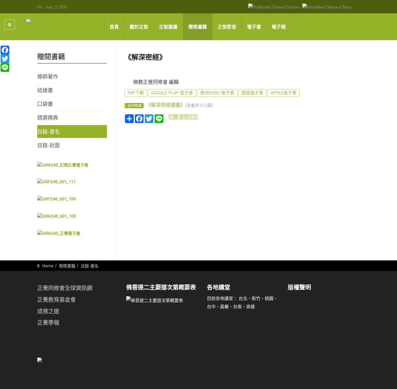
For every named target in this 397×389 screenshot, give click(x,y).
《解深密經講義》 (179, 105)
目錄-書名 (48, 131)
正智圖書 (168, 27)
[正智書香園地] (40, 21)
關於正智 (139, 27)
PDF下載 (136, 92)
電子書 (254, 27)
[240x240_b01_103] (56, 216)
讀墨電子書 (252, 92)
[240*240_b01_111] (56, 182)
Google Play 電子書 (172, 92)
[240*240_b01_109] (56, 199)
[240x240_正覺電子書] (58, 233)
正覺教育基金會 (56, 299)
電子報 (279, 27)
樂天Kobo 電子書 (217, 92)
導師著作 (47, 76)
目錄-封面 (48, 145)
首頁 (114, 27)
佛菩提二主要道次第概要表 (161, 287)
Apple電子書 (283, 92)
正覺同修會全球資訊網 (64, 288)
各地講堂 (218, 287)
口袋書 (45, 103)
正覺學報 (48, 322)
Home (47, 266)
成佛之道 (48, 311)
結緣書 (45, 90)
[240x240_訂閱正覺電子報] (62, 164)
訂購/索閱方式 (183, 117)
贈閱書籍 (197, 27)
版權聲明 (299, 287)
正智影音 (227, 27)
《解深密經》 (145, 57)
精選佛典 (47, 117)
